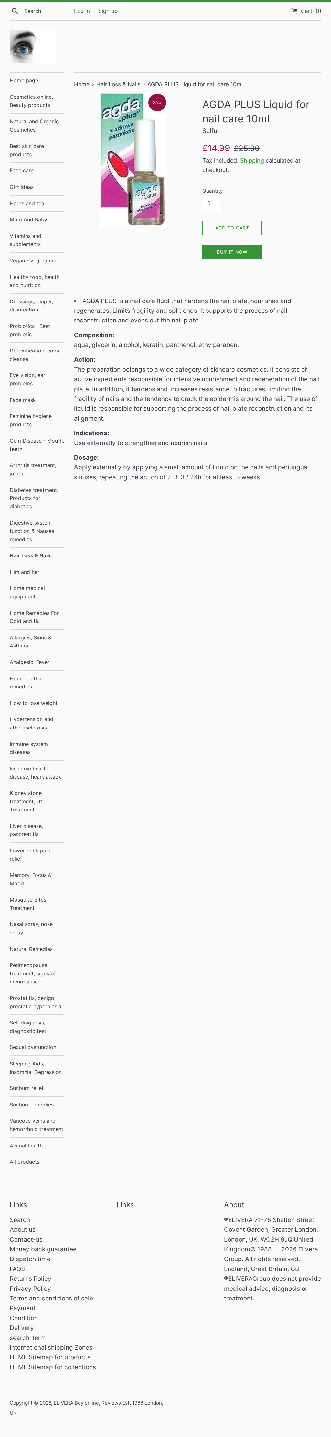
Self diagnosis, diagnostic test (28, 1026)
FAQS (17, 1269)
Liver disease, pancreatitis (26, 830)
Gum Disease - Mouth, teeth (37, 444)
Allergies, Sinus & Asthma (30, 641)
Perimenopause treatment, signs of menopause (33, 973)
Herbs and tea (27, 203)
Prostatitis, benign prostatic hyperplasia (35, 1002)
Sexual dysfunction (33, 1047)
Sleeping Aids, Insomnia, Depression (36, 1067)
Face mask (23, 400)
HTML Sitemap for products (50, 1357)
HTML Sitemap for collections (53, 1367)
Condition (24, 1318)
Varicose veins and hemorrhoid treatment (36, 1124)
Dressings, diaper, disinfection (31, 305)
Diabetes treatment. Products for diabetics (34, 498)
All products (24, 1161)
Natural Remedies (31, 949)
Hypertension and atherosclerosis (31, 723)
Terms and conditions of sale (51, 1298)
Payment (23, 1308)
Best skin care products (27, 150)
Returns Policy (30, 1278)
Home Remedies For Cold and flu (34, 617)
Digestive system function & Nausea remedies (32, 530)
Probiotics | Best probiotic (30, 330)
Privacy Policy (30, 1288)
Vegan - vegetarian (33, 260)
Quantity (212, 191)
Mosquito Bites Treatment (28, 903)
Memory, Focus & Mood (30, 879)
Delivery (22, 1327)
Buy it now (232, 252)
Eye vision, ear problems (27, 379)
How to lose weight (34, 703)
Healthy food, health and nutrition (34, 281)
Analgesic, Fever (29, 662)
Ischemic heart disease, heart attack (35, 772)
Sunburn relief (27, 1088)
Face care (22, 170)
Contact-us (26, 1239)
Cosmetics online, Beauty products (31, 101)
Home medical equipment (27, 592)
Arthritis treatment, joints (33, 469)
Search (20, 1220)
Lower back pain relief (30, 854)
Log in (82, 10)
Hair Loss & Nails (31, 555)
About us (23, 1229)
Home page (24, 80)
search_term (28, 1337)
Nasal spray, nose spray (31, 928)
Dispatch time (30, 1259)
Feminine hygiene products (31, 420)
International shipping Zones (51, 1347)
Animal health (26, 1145)
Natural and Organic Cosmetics (34, 125)
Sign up (108, 10)
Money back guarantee (43, 1249)
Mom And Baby (28, 219)
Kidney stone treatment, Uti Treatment (27, 801)
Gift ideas (22, 187)
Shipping (252, 160)
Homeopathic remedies (26, 682)
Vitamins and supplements (25, 240)
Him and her (24, 572)
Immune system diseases (29, 748)
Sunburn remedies (32, 1104)
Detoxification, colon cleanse (35, 354)
